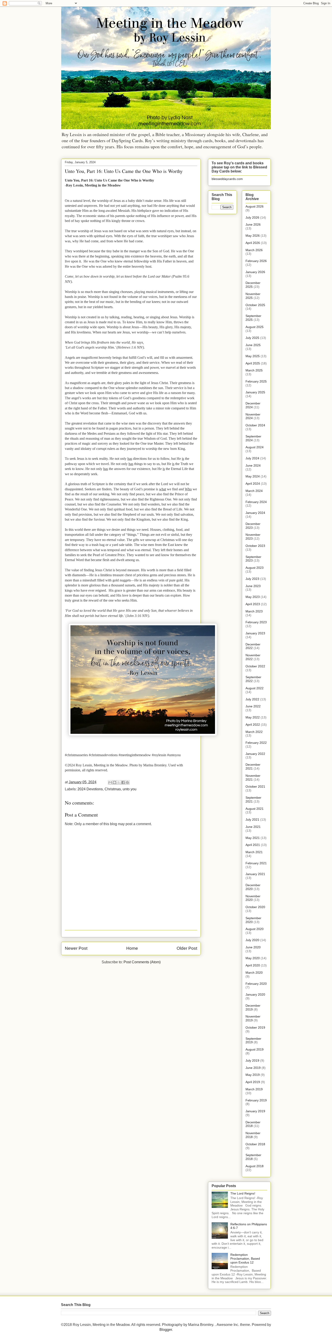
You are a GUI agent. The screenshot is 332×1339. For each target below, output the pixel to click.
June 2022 (253, 706)
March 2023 (254, 611)
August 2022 (254, 688)
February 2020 (256, 983)
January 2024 (255, 513)
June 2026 (253, 224)
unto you (129, 789)
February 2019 (256, 1100)
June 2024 (253, 465)
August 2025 (254, 327)
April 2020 (252, 965)
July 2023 (252, 579)
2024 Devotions (90, 789)
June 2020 (253, 947)
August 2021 (254, 808)
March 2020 (254, 972)
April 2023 (252, 604)
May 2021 (252, 838)
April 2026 (252, 243)
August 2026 (254, 206)
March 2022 (254, 732)
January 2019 (255, 1111)
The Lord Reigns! (242, 1193)
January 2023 (255, 633)
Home (132, 948)
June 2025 (253, 345)
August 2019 (254, 1049)
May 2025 (252, 356)
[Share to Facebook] (123, 782)
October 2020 (255, 907)
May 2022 (252, 717)
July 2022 (252, 699)
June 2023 (253, 586)
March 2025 (254, 370)
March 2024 (254, 491)
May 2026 (252, 235)
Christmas (113, 789)
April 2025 (252, 363)
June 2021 (253, 827)
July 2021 (252, 819)
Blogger (165, 1330)
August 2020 (254, 929)
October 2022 (255, 666)
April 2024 (252, 483)
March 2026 (254, 250)
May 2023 (252, 597)
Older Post (187, 948)
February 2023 (256, 622)
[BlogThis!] (114, 782)
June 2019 (253, 1068)
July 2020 (252, 940)
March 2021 (254, 852)
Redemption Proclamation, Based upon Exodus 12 (245, 1258)
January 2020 (255, 994)
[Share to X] (119, 782)
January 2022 (255, 754)
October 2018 (255, 1144)
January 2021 (255, 874)
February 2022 (256, 742)
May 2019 (252, 1075)
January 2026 (255, 272)
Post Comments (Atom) (142, 962)
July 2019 (252, 1060)
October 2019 (255, 1027)
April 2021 (252, 845)
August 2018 (254, 1166)
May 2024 (252, 476)
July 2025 (252, 338)
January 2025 (255, 392)
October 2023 (255, 546)
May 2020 (252, 958)
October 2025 (255, 305)
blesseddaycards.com (227, 179)
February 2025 (256, 381)
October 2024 (255, 425)
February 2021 (256, 863)
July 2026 (252, 217)
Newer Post (76, 948)
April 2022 (252, 724)
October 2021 (255, 786)
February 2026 (256, 261)
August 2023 (254, 567)
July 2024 (252, 458)
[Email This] (110, 782)
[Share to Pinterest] (127, 782)
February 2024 (256, 502)
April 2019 (252, 1082)
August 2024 (254, 447)
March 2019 (254, 1089)
